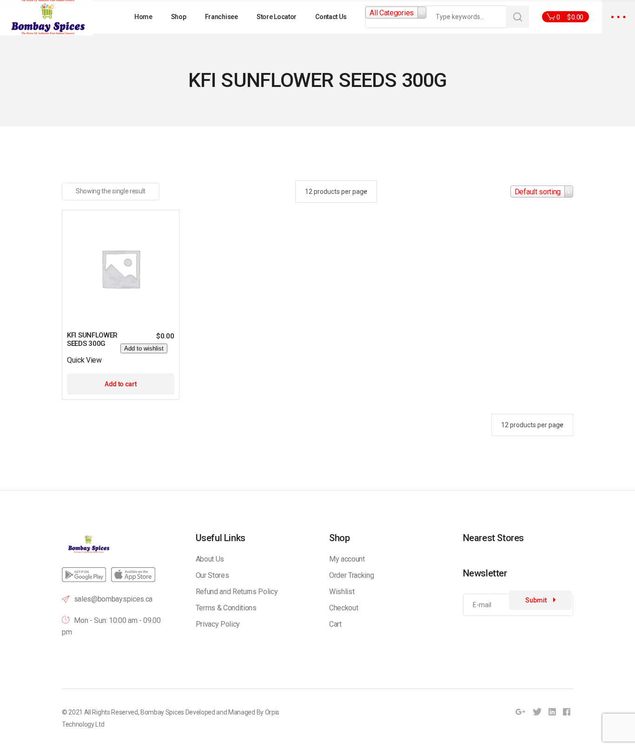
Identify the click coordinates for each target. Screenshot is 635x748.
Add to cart (120, 384)
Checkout (343, 607)
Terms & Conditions (226, 607)
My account (347, 559)
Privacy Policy (218, 624)
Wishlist (341, 591)
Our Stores (212, 575)
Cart (335, 624)
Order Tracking (351, 575)
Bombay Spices (162, 712)
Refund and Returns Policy (237, 591)
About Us (210, 559)
